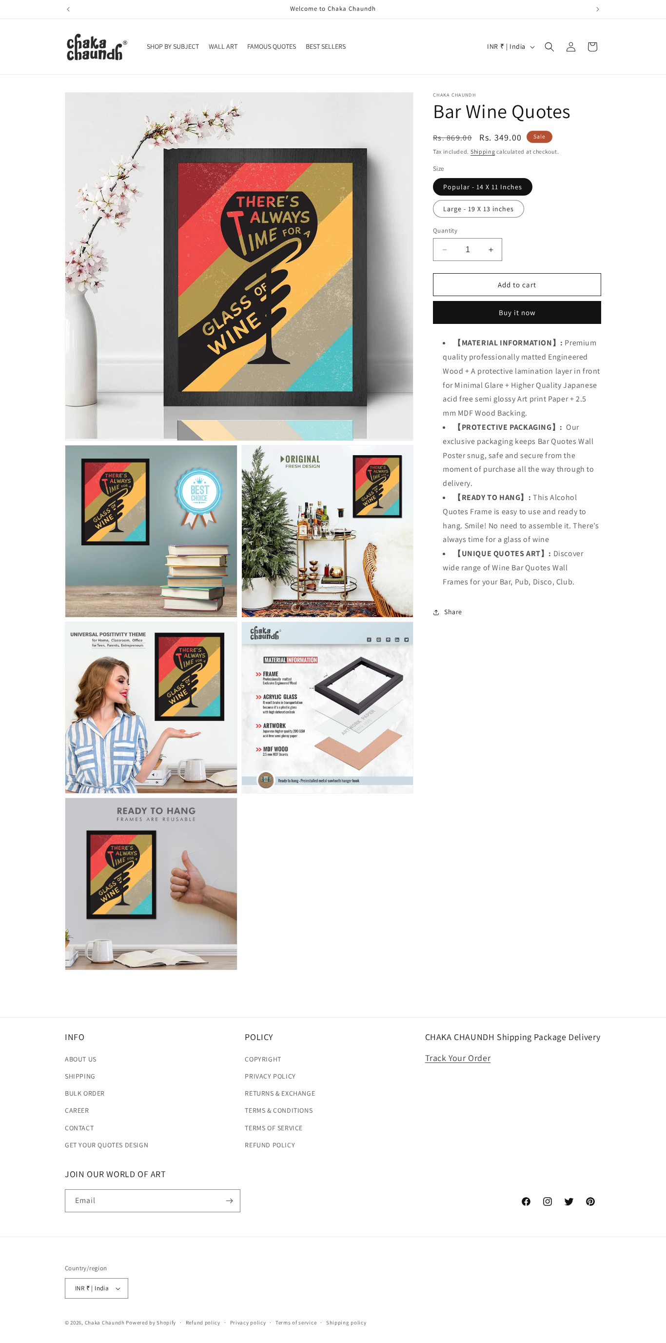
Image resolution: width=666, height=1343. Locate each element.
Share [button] (453, 611)
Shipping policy (346, 1322)
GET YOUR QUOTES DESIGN (106, 1145)
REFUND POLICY (270, 1145)
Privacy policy (248, 1322)
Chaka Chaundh (105, 1322)
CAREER (77, 1110)
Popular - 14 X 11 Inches (482, 186)
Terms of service (295, 1322)
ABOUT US (81, 1059)
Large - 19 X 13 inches (478, 208)
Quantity (445, 230)
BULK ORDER (85, 1093)
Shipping (482, 151)
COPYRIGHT (263, 1059)
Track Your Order (458, 1057)
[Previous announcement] (68, 9)
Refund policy (203, 1322)
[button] (549, 47)
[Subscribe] (229, 1200)
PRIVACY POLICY (270, 1076)
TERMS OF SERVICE (274, 1127)
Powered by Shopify (151, 1322)
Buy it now (517, 312)
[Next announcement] (597, 9)
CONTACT (79, 1127)
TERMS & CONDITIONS (279, 1110)
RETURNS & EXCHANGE (280, 1093)
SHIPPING (80, 1076)
